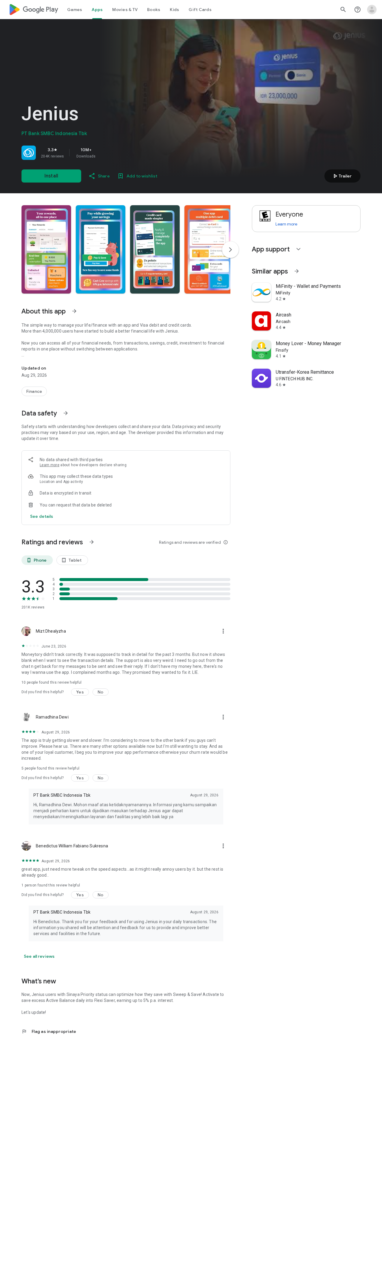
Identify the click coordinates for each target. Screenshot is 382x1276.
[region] (105, 153)
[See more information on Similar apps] (296, 271)
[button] (46, 249)
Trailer (342, 176)
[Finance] (34, 391)
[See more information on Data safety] (65, 413)
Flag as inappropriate (48, 1031)
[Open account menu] (372, 9)
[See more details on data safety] (42, 516)
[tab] (74, 9)
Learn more (49, 465)
